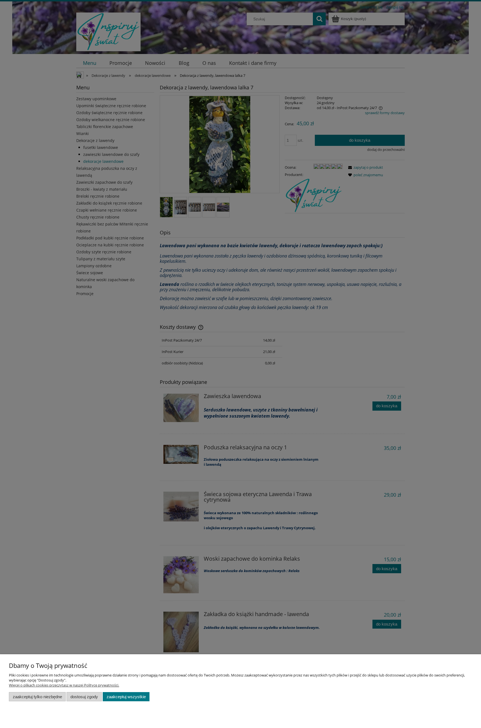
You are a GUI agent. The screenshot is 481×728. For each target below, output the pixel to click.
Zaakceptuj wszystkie (126, 696)
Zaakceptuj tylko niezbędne (37, 696)
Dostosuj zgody (84, 696)
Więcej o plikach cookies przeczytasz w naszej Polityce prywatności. (64, 685)
